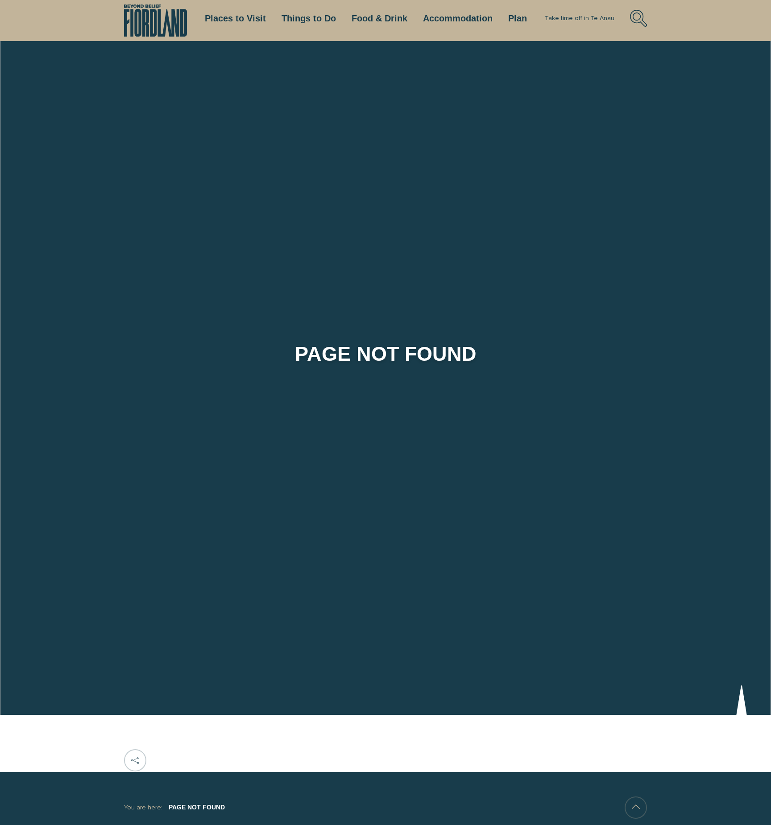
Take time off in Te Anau (579, 18)
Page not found (197, 807)
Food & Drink (379, 18)
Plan (517, 18)
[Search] (638, 25)
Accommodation (458, 18)
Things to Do (309, 18)
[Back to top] (636, 807)
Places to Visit (235, 18)
